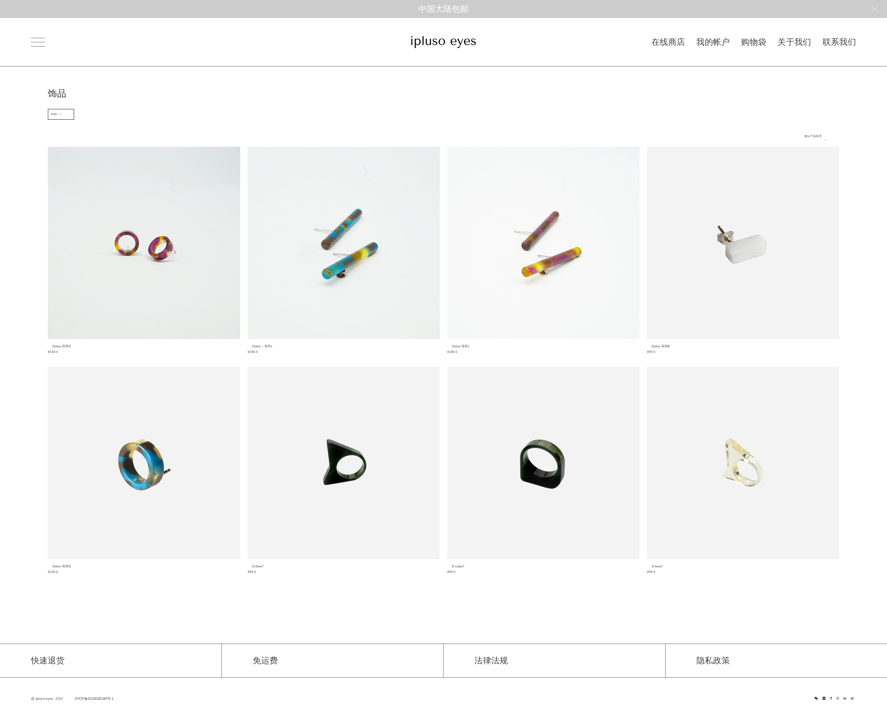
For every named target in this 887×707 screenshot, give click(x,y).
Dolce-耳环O (61, 346)
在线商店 (668, 42)
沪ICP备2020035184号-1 (94, 699)
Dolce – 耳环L (262, 346)
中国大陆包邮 (443, 9)
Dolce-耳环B (661, 346)
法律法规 (491, 660)
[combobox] (815, 136)
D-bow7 (258, 566)
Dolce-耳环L (461, 346)
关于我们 (794, 42)
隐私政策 (713, 660)
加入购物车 (63, 337)
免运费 (265, 660)
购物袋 (753, 42)
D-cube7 (458, 566)
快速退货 (47, 660)
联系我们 (839, 42)
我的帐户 (713, 42)
